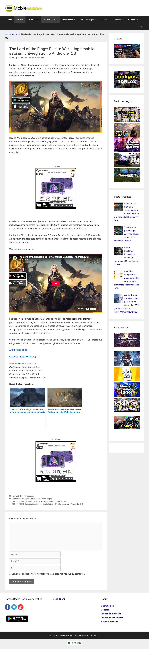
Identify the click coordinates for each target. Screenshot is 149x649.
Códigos (131, 20)
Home (9, 20)
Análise (104, 20)
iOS (55, 20)
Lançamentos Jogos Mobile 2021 (26, 499)
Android (46, 20)
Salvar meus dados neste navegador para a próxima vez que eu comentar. (48, 574)
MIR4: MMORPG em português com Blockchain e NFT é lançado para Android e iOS (47, 504)
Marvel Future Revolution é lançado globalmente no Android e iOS (40, 501)
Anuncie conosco (109, 621)
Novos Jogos (33, 20)
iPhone (23, 496)
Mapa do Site (59, 599)
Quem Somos (107, 606)
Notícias (20, 20)
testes (32, 225)
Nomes (118, 20)
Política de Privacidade (112, 618)
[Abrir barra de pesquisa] (141, 26)
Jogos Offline (67, 20)
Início (7, 34)
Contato (105, 610)
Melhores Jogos (87, 20)
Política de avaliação (111, 614)
